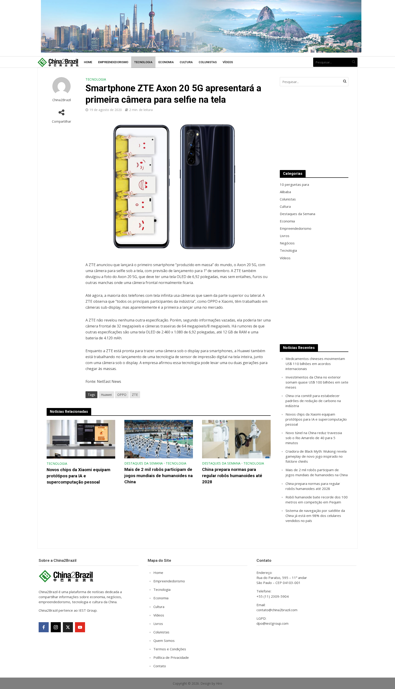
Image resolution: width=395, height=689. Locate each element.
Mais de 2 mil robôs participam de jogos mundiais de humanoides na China (158, 475)
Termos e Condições (169, 649)
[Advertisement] (314, 128)
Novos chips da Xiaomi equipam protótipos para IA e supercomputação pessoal (78, 476)
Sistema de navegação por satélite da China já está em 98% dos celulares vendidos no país (315, 515)
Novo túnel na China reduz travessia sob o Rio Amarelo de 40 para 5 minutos (314, 437)
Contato (159, 666)
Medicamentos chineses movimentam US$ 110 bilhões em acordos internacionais (315, 363)
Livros (158, 623)
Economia (166, 62)
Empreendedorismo (113, 62)
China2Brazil (61, 100)
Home (88, 62)
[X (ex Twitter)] (68, 627)
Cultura (186, 62)
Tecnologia (143, 62)
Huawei (106, 394)
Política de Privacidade (171, 657)
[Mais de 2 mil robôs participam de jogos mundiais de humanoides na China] (158, 438)
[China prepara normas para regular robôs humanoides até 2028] (236, 438)
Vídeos (228, 62)
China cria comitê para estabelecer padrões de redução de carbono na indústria (313, 400)
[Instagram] (56, 627)
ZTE (135, 394)
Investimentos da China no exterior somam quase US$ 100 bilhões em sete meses (317, 382)
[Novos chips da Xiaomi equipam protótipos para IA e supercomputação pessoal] (81, 438)
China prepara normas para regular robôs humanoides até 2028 (232, 475)
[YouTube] (80, 627)
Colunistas (208, 62)
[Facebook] (44, 627)
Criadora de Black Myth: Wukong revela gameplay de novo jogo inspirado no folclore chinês (316, 456)
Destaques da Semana (143, 463)
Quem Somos (164, 640)
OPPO (121, 394)
